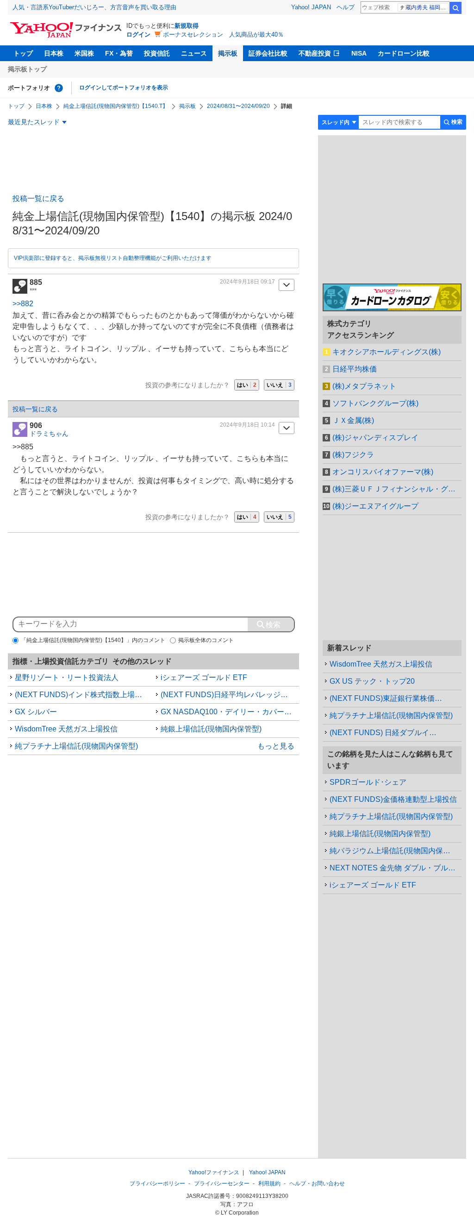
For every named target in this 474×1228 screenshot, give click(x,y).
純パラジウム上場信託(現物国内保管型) (395, 851)
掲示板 (227, 53)
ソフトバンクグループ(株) (375, 403)
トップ (23, 53)
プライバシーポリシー (157, 1183)
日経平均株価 (354, 369)
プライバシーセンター (221, 1183)
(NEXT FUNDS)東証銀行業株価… (386, 698)
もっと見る (275, 746)
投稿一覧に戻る (38, 198)
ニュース (194, 53)
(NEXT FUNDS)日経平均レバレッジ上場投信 (230, 695)
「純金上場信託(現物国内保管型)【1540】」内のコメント (93, 640)
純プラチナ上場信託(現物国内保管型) (76, 746)
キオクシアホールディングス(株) (386, 352)
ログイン (138, 34)
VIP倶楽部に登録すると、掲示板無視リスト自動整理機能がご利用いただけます (113, 258)
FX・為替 (119, 53)
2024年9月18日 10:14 (247, 425)
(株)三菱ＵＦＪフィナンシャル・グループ (397, 489)
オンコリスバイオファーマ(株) (382, 472)
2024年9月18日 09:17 (247, 281)
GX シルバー (36, 712)
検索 (455, 8)
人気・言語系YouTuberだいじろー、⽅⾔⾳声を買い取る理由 (94, 7)
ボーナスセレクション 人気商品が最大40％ (223, 34)
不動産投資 (315, 53)
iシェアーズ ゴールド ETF (204, 677)
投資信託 (157, 53)
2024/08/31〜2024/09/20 (238, 106)
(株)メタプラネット (364, 386)
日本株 (53, 53)
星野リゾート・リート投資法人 (66, 677)
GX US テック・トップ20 (372, 681)
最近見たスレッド (34, 122)
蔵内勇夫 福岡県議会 (427, 7)
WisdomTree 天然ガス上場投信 (66, 729)
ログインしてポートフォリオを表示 (123, 87)
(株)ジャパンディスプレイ (375, 437)
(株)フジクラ (353, 455)
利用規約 (269, 1183)
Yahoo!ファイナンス (213, 1172)
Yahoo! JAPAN (311, 7)
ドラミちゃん (49, 433)
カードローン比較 (404, 53)
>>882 (22, 304)
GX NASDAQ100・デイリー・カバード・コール (230, 712)
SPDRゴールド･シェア (368, 782)
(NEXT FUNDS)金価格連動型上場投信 (393, 799)
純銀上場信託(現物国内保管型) (211, 729)
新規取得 (187, 25)
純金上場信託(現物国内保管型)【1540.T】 (115, 106)
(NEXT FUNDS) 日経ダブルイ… (383, 733)
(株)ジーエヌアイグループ (375, 506)
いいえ (279, 385)
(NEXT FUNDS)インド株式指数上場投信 (82, 695)
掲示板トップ (27, 69)
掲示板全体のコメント (206, 640)
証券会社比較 (268, 53)
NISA (359, 53)
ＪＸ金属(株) (353, 420)
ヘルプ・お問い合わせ (317, 1183)
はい (246, 385)
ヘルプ (346, 7)
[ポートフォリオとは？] (59, 88)
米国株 (84, 53)
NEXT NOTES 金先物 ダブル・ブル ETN (396, 868)
